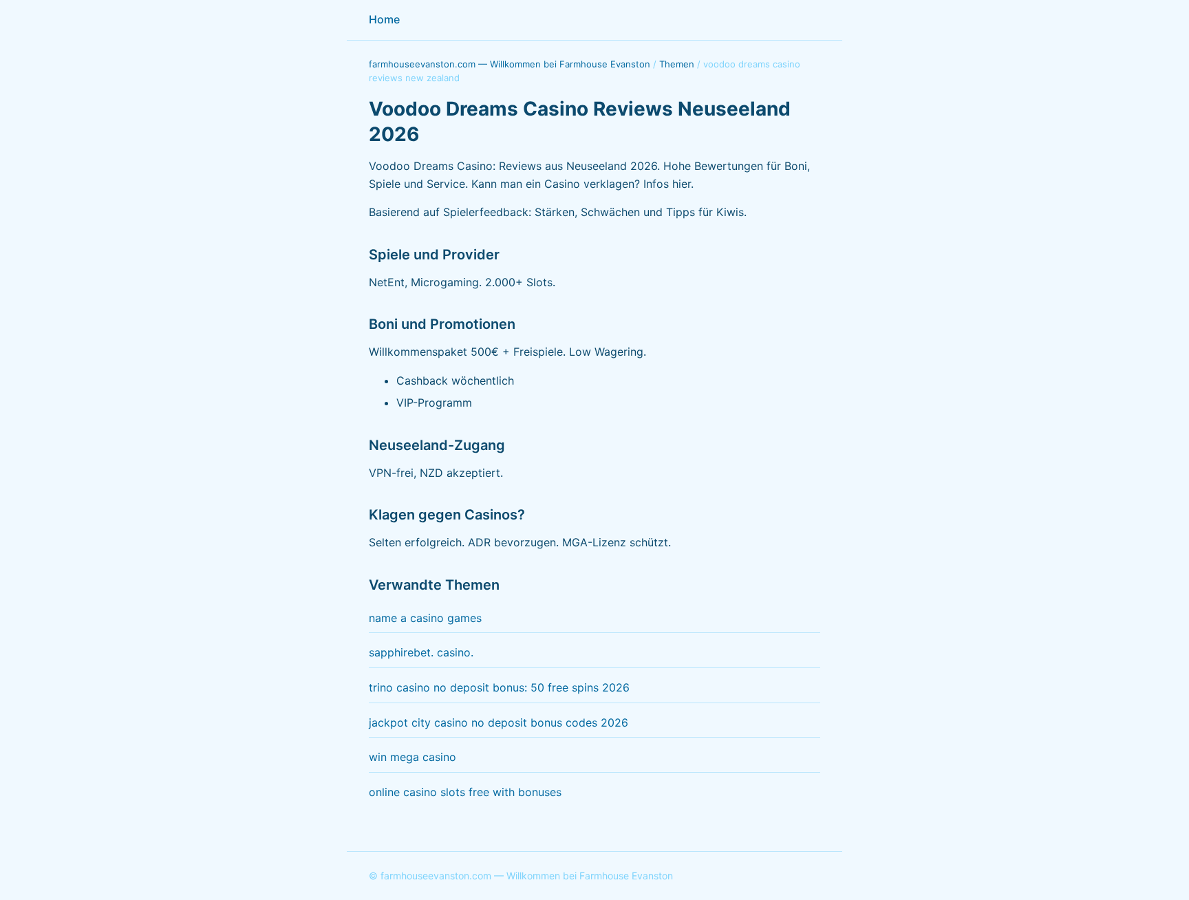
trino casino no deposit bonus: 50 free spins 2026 (499, 687)
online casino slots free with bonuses (465, 792)
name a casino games (425, 618)
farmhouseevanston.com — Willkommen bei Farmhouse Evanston (509, 63)
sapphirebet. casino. (421, 652)
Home (384, 19)
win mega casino (412, 757)
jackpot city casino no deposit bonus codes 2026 (498, 722)
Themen (676, 63)
